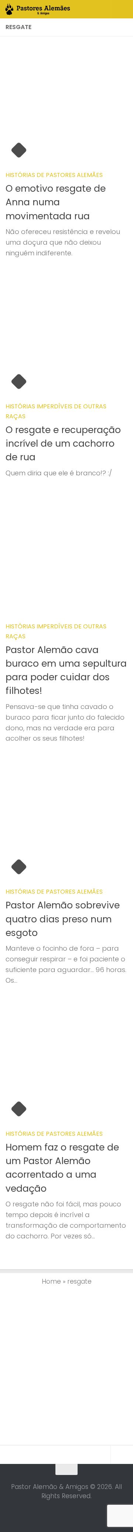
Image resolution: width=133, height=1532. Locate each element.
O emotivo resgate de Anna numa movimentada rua (56, 202)
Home (51, 1281)
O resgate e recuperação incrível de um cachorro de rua (63, 443)
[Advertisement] (66, 1364)
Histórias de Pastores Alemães (54, 175)
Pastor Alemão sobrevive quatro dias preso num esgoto (63, 919)
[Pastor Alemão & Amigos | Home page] (49, 9)
